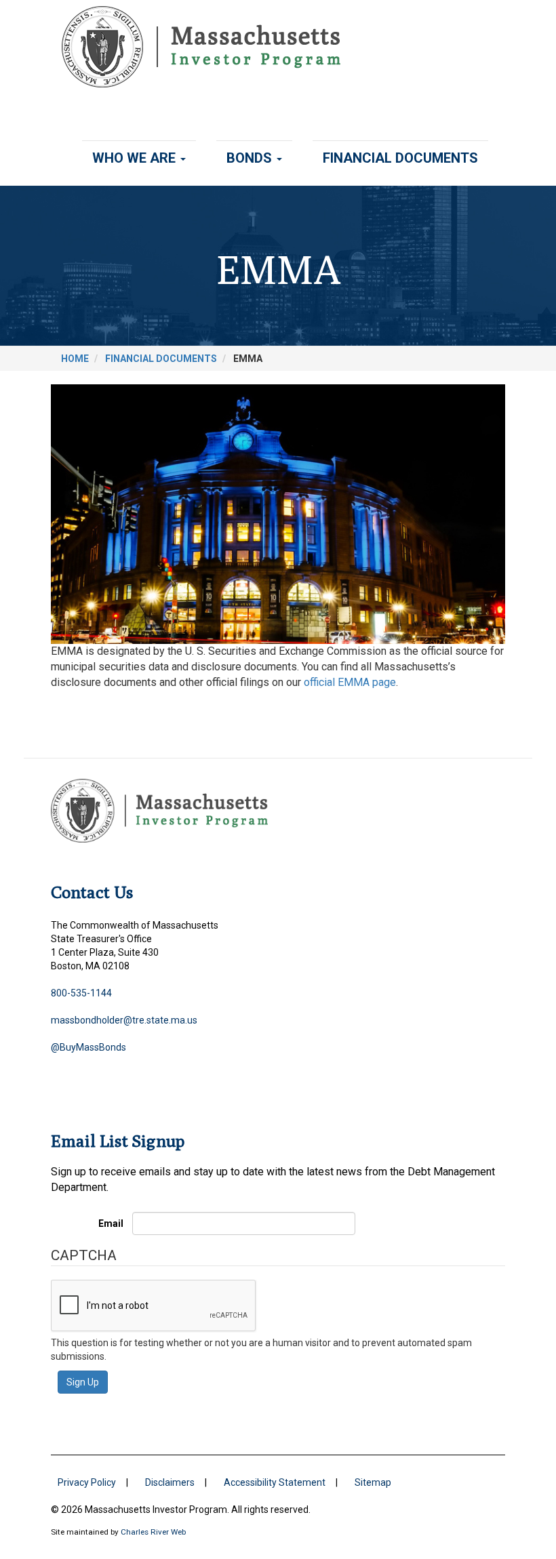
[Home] (206, 46)
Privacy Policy (87, 1482)
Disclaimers (170, 1482)
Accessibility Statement (274, 1482)
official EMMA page (350, 682)
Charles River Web (153, 1532)
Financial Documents (400, 158)
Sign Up (82, 1382)
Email (110, 1223)
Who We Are (135, 158)
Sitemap (373, 1482)
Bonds (250, 158)
